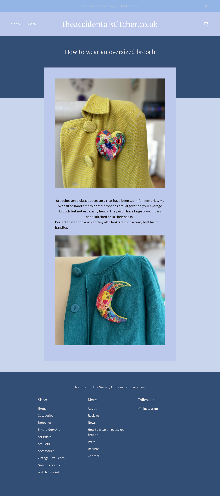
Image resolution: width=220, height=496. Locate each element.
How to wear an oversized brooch (106, 432)
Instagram (150, 408)
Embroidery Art (49, 429)
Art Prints (44, 437)
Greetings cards (49, 465)
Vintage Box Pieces (51, 458)
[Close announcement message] (206, 6)
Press (91, 442)
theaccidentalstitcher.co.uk (110, 24)
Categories (45, 415)
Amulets (44, 444)
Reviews (93, 415)
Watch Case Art (48, 472)
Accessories (46, 451)
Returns (93, 449)
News (92, 422)
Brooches (44, 422)
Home (42, 408)
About (92, 408)
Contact (94, 456)
